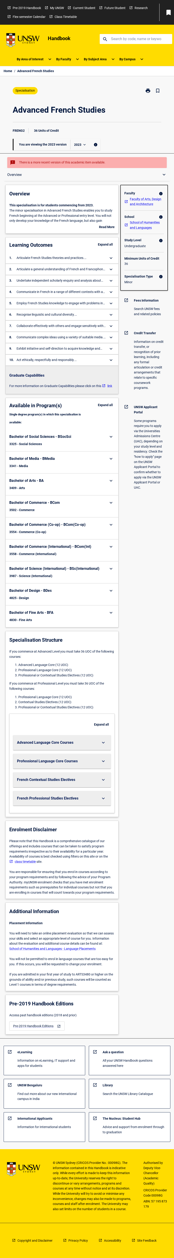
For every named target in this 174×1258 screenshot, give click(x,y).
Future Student (115, 8)
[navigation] (37, 1026)
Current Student (84, 8)
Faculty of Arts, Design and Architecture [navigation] (145, 201)
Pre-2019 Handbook (27, 8)
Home (8, 71)
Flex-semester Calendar (29, 17)
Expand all (105, 244)
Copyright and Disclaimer (35, 1240)
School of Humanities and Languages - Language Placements (52, 949)
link (109, 386)
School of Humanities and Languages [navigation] (145, 225)
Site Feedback (147, 1240)
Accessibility (112, 1240)
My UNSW (57, 8)
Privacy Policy (78, 1240)
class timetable (25, 861)
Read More (107, 227)
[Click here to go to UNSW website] (23, 41)
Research (141, 8)
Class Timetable (66, 17)
